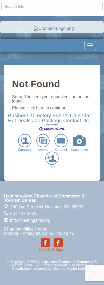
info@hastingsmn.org (29, 220)
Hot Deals (19, 120)
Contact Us (76, 120)
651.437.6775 (22, 213)
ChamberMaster (65, 269)
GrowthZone (21, 269)
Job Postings (47, 120)
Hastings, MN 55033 (46, 207)
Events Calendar (72, 115)
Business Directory (29, 115)
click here (35, 108)
